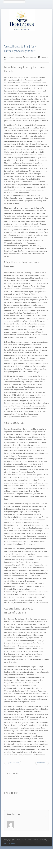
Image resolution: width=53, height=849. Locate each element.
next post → (42, 763)
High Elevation (9, 844)
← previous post (12, 763)
